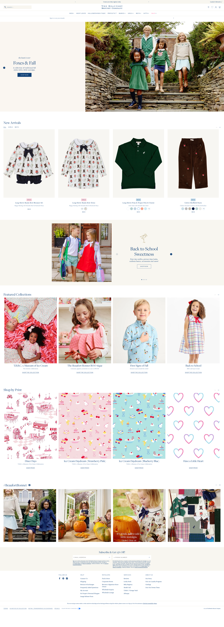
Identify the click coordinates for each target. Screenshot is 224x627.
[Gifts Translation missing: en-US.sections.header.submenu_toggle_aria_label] (148, 13)
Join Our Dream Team (152, 587)
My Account (84, 590)
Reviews (126, 578)
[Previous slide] (75, 2)
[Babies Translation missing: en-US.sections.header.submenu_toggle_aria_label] (125, 13)
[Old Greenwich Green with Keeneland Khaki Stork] (131, 208)
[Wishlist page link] (212, 7)
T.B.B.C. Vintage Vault (131, 590)
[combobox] (17, 7)
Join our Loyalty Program (153, 581)
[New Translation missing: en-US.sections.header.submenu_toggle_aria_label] (73, 13)
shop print (30, 468)
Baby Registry (128, 584)
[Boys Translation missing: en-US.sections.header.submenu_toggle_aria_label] (140, 13)
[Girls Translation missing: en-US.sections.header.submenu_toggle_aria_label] (133, 13)
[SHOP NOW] (82, 252)
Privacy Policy (77, 563)
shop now (24, 75)
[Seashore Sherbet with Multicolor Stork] (142, 208)
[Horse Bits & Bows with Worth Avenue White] (82, 208)
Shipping (83, 581)
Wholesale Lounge (108, 592)
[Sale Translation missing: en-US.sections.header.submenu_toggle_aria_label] (156, 13)
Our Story (148, 578)
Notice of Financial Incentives (141, 567)
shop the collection (30, 372)
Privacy (57, 608)
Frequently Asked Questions (89, 587)
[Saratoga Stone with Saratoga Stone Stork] (200, 208)
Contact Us (84, 578)
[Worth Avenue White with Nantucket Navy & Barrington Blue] (138, 208)
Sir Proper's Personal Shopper (89, 593)
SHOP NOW (144, 266)
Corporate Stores (107, 581)
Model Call (127, 587)
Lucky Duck (127, 581)
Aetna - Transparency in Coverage (40, 608)
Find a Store (106, 578)
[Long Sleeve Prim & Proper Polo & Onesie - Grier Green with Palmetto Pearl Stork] (138, 163)
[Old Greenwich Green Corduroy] (196, 208)
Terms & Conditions (86, 563)
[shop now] (112, 67)
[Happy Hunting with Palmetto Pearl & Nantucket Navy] (85, 208)
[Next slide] (148, 2)
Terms (6, 608)
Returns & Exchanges (87, 584)
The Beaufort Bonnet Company (213, 608)
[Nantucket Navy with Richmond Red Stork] (193, 208)
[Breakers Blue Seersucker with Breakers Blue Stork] (182, 208)
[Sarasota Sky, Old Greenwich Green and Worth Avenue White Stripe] (135, 208)
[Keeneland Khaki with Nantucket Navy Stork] (189, 208)
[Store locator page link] (208, 7)
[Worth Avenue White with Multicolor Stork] (128, 208)
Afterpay (126, 593)
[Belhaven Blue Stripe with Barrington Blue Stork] (145, 208)
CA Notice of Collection (18, 608)
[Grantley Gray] (186, 208)
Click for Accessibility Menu (150, 603)
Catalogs (148, 584)
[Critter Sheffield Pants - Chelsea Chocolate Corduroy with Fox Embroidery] (193, 163)
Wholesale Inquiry (108, 590)
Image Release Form (86, 596)
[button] (141, 279)
